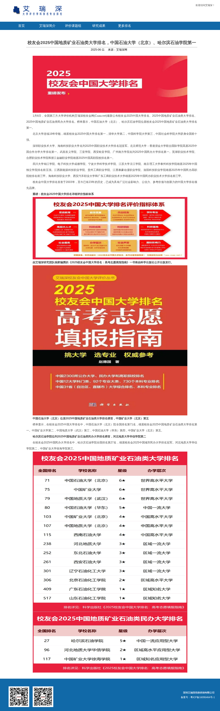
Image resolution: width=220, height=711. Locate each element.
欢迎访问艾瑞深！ (205, 5)
